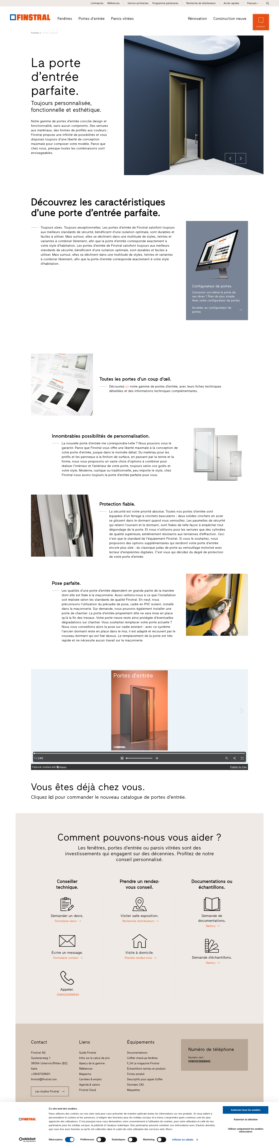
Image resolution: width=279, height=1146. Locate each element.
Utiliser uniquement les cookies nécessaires (245, 1130)
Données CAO (135, 1084)
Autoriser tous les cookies (245, 1110)
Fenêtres (64, 18)
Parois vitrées (122, 18)
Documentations (137, 1052)
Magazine (85, 1074)
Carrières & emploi (90, 1079)
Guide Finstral (87, 1052)
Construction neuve (229, 18)
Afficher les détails (182, 1139)
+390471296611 (40, 1074)
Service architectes (138, 3)
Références (113, 3)
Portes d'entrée (91, 18)
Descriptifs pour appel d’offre (144, 1079)
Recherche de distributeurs (201, 3)
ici (127, 386)
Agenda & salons (89, 1084)
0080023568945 (199, 1061)
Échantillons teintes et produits (146, 1068)
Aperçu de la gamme (92, 1063)
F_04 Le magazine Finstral (143, 1063)
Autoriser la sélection (246, 1119)
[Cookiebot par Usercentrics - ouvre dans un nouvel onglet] (27, 1139)
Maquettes (133, 1090)
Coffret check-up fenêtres (142, 1058)
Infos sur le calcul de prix (94, 1058)
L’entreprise (97, 3)
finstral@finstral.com (44, 1079)
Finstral (35, 32)
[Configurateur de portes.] (217, 254)
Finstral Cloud (87, 1090)
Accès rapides (231, 3)
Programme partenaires (165, 3)
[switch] (101, 1139)
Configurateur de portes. (212, 286)
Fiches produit (136, 1074)
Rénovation (197, 18)
